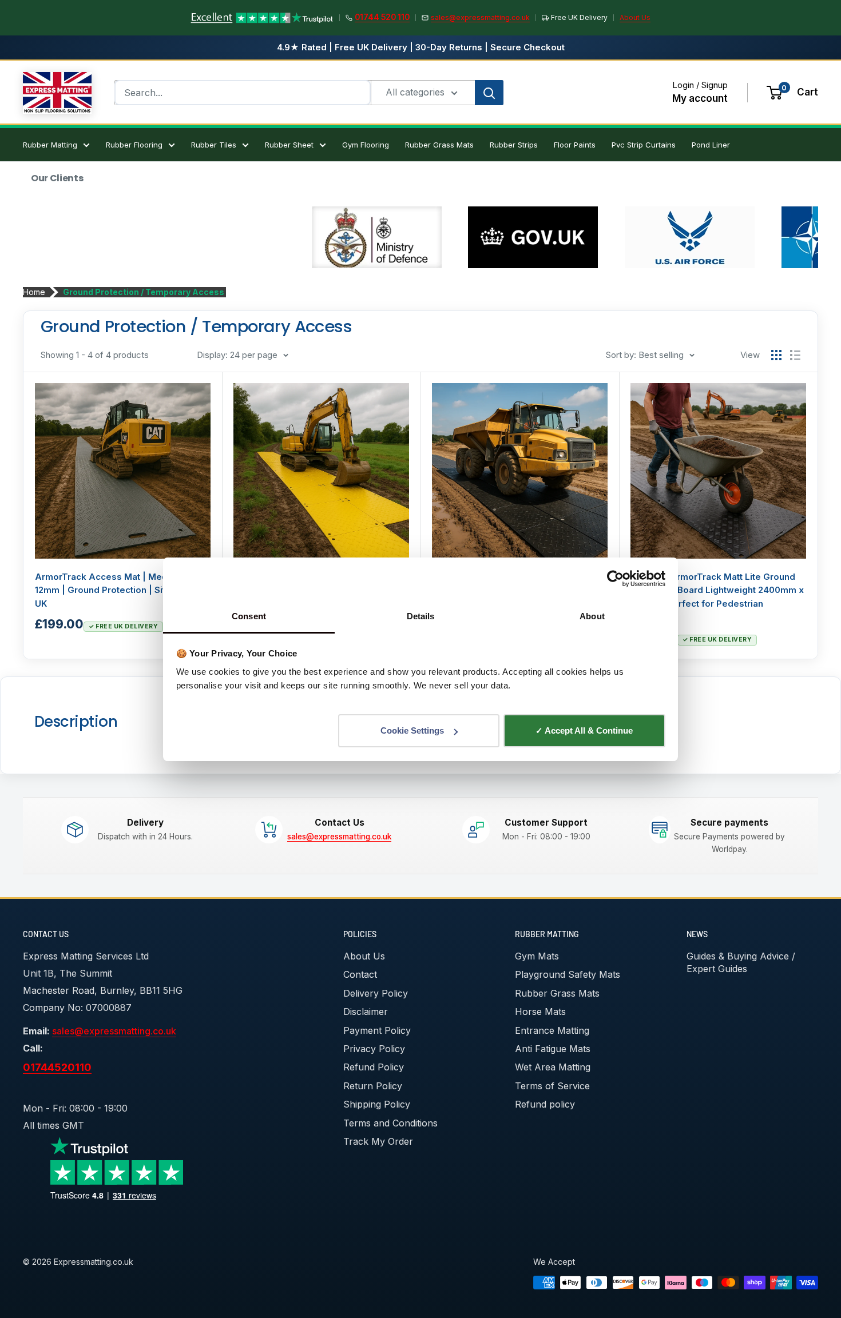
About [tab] (592, 616)
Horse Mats (540, 1011)
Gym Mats (537, 956)
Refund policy (545, 1104)
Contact (360, 974)
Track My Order (378, 1141)
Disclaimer (365, 1011)
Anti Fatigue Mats (552, 1048)
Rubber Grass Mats (439, 144)
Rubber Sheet (289, 144)
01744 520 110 (382, 17)
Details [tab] (421, 616)
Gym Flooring (365, 144)
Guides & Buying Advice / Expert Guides (741, 962)
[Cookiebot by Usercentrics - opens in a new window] (615, 578)
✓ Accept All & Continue (584, 730)
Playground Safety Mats (567, 974)
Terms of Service (552, 1086)
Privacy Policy (374, 1048)
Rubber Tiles (213, 144)
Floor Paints (575, 144)
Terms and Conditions (390, 1123)
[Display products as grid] (776, 355)
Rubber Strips (514, 144)
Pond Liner (711, 144)
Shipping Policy (376, 1104)
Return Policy (372, 1086)
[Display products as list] (795, 355)
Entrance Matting (552, 1030)
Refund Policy (373, 1067)
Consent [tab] (249, 616)
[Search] (489, 92)
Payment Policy (377, 1030)
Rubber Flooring (134, 144)
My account (700, 98)
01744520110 (57, 1067)
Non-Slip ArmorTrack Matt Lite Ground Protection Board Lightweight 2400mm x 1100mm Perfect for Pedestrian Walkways (717, 596)
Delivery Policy (375, 993)
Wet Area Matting (552, 1067)
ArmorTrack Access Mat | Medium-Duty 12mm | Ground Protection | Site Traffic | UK (121, 590)
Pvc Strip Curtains (644, 144)
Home (34, 292)
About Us (635, 17)
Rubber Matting (50, 144)
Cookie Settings (412, 730)
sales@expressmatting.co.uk (480, 17)
